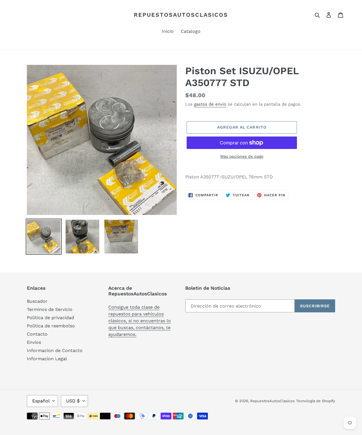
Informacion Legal (47, 358)
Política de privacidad (50, 317)
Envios (34, 342)
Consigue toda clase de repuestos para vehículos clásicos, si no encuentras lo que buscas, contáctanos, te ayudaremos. (139, 320)
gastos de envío (210, 104)
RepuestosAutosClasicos (181, 14)
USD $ (73, 401)
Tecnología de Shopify (315, 401)
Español (41, 401)
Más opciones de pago (241, 156)
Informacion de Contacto (55, 350)
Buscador (37, 301)
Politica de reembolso (51, 326)
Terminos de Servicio (49, 309)
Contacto (37, 334)
